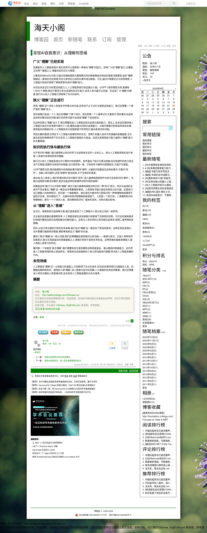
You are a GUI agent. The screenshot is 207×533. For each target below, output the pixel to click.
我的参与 (147, 146)
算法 (146, 210)
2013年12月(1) (150, 360)
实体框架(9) (148, 322)
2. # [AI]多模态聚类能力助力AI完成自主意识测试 (166, 168)
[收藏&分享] (47, 308)
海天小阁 (49, 27)
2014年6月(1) (149, 357)
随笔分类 (151, 269)
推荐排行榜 (153, 473)
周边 (35, 3)
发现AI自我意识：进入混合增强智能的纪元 (62, 360)
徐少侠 (45, 291)
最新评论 (147, 150)
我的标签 (147, 153)
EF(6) (145, 289)
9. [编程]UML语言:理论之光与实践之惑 (161, 191)
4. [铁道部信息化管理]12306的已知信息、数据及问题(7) (170, 489)
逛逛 (75, 376)
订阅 (107, 39)
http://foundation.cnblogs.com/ (157, 416)
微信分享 (78, 332)
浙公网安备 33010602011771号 (93, 514)
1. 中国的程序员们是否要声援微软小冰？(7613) (166, 430)
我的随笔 (147, 140)
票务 (146, 231)
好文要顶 (43, 332)
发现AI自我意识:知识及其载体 (57, 357)
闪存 (61, 3)
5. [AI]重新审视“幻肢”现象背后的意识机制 (163, 178)
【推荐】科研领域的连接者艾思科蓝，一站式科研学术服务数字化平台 (61, 392)
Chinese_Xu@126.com (68, 305)
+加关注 (37, 352)
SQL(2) (146, 299)
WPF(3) (146, 309)
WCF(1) (146, 305)
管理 (121, 39)
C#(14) (146, 285)
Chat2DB (84, 3)
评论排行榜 (153, 449)
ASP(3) (146, 282)
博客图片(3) (148, 402)
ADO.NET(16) (149, 278)
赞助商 (71, 3)
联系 (92, 39)
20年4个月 (155, 66)
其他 (41, 317)
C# (145, 219)
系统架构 (148, 227)
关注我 (55, 332)
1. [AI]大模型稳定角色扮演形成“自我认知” (163, 164)
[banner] (12, 3)
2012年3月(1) (149, 377)
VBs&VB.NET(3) (150, 302)
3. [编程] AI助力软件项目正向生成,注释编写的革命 (167, 171)
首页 (58, 39)
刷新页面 (123, 370)
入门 (146, 240)
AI (132, 321)
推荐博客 (154, 70)
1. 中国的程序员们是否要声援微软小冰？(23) (165, 479)
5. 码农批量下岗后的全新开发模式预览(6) (163, 492)
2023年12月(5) (150, 337)
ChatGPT (148, 245)
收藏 (127, 364)
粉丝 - (47, 343)
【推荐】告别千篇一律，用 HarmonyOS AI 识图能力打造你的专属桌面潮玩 (63, 388)
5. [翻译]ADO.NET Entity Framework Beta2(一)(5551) (169, 444)
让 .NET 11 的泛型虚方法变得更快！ (48, 442)
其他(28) (146, 319)
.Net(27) (146, 275)
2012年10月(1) (150, 367)
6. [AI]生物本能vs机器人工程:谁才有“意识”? (164, 181)
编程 (146, 214)
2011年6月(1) (149, 380)
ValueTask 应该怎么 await (43, 449)
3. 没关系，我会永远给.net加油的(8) (160, 486)
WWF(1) (146, 312)
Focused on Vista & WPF (155, 419)
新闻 (44, 3)
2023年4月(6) (149, 350)
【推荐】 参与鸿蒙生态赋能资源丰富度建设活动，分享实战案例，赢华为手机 (64, 381)
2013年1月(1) (149, 364)
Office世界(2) (149, 292)
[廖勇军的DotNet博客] (153, 412)
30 (151, 76)
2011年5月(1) (149, 384)
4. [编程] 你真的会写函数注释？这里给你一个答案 (167, 174)
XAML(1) (147, 316)
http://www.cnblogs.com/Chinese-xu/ (60, 294)
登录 (66, 376)
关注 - (57, 343)
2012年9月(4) (149, 370)
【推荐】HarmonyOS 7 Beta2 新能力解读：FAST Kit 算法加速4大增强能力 (63, 385)
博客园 (41, 39)
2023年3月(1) (149, 353)
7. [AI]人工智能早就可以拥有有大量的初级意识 (165, 184)
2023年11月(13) (150, 340)
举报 (131, 364)
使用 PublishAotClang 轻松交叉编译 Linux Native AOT (56, 456)
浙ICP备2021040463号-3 (120, 514)
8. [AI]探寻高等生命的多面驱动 (157, 188)
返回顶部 (133, 370)
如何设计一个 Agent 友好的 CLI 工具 (48, 453)
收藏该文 (66, 332)
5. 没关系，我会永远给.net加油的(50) (161, 468)
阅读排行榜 (153, 424)
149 (152, 73)
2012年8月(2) (149, 374)
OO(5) (145, 295)
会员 (26, 3)
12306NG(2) (148, 398)
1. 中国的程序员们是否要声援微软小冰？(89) (165, 455)
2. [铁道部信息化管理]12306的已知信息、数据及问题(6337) (172, 433)
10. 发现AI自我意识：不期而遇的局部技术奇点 (165, 195)
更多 (144, 249)
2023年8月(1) (149, 347)
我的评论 (147, 143)
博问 (52, 3)
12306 (147, 236)
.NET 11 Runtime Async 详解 (45, 446)
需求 (146, 223)
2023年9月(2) (149, 343)
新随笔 (75, 39)
